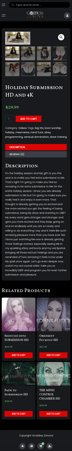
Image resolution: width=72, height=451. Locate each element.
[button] (61, 37)
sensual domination (36, 137)
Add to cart (28, 119)
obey (47, 132)
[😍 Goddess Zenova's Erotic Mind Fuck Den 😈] (34, 15)
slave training (58, 137)
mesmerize (22, 132)
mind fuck (37, 132)
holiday (9, 132)
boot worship (53, 128)
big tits (39, 128)
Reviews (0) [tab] (17, 154)
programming (14, 137)
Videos (22, 128)
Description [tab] (17, 147)
